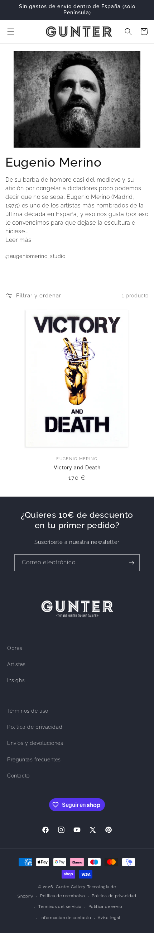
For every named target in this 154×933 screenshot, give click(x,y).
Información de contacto (65, 917)
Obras (15, 648)
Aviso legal (109, 917)
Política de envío (105, 906)
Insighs (16, 680)
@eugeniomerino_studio (35, 256)
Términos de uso (27, 711)
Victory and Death (77, 467)
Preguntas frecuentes (34, 759)
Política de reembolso (62, 896)
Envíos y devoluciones (35, 743)
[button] (11, 31)
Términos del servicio (60, 906)
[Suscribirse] (131, 562)
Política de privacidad (34, 727)
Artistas (16, 664)
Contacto (18, 776)
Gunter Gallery (71, 887)
